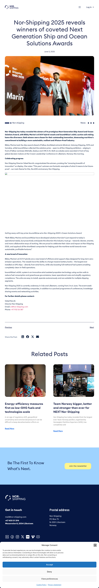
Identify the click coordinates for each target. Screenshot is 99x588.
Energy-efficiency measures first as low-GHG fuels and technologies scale (24, 407)
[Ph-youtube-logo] (38, 537)
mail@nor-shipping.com (15, 517)
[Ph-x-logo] (22, 537)
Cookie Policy (41, 585)
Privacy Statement (54, 585)
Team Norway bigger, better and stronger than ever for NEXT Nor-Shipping (72, 407)
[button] (95, 545)
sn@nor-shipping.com (19, 307)
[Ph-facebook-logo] (12, 537)
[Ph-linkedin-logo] (7, 537)
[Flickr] (28, 537)
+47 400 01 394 (12, 521)
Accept (49, 564)
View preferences (49, 579)
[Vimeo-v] (33, 537)
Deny (49, 571)
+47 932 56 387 (17, 310)
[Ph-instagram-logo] (17, 537)
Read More (9, 429)
